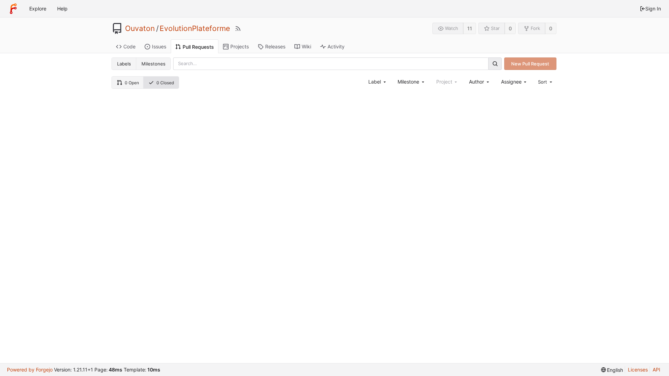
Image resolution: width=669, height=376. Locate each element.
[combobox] (377, 81)
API (656, 370)
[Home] (13, 8)
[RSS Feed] (238, 28)
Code (129, 46)
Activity (336, 46)
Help (62, 8)
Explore (37, 8)
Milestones (153, 63)
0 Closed (165, 82)
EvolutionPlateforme (195, 28)
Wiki (306, 46)
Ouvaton (140, 28)
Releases (275, 46)
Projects (239, 46)
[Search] (494, 63)
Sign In (653, 8)
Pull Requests (198, 47)
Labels (124, 63)
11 (469, 28)
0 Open (132, 82)
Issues (159, 46)
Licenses (638, 370)
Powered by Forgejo (30, 370)
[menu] (546, 82)
